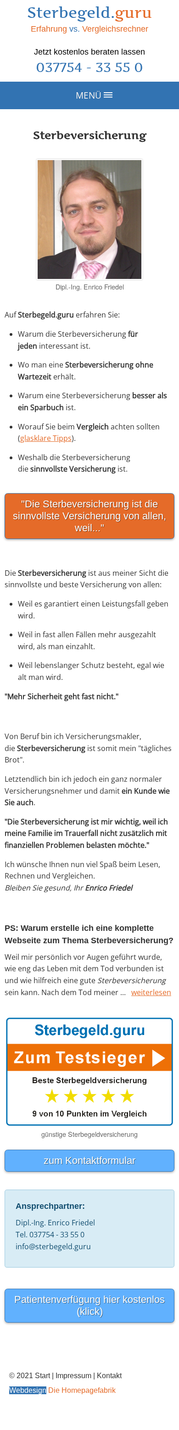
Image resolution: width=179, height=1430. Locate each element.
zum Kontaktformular (89, 1160)
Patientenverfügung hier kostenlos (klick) (89, 1305)
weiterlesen (151, 992)
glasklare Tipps (46, 438)
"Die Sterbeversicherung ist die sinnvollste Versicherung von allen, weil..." (89, 516)
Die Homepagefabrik (82, 1390)
